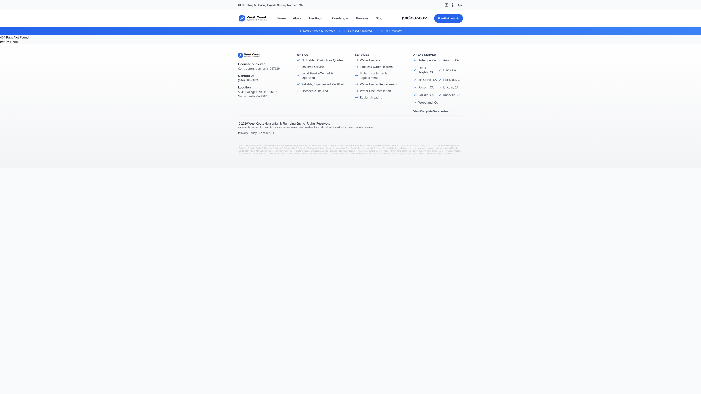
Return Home (9, 42)
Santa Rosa (325, 153)
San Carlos (253, 153)
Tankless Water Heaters (376, 67)
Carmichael (409, 145)
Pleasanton (362, 151)
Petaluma (342, 151)
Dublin (264, 148)
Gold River (345, 148)
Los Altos (438, 148)
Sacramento (298, 145)
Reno (399, 151)
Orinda (325, 151)
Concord (432, 145)
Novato (298, 151)
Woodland (449, 153)
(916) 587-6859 (415, 18)
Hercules (366, 148)
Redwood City (390, 151)
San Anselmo (455, 151)
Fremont (336, 148)
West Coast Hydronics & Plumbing (272, 123)
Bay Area (377, 145)
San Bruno (243, 153)
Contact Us (266, 133)
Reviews (362, 18)
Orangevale (316, 151)
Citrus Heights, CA (426, 70)
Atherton (361, 145)
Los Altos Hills (449, 148)
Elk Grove (311, 148)
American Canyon (319, 145)
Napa (291, 151)
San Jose (263, 153)
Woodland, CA (428, 103)
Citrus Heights (421, 145)
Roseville (445, 151)
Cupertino (454, 145)
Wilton (433, 153)
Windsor (441, 153)
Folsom (329, 148)
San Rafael (292, 153)
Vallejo (405, 153)
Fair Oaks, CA (452, 80)
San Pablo (282, 153)
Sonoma (343, 153)
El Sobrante (301, 148)
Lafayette (385, 148)
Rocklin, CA (426, 95)
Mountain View (281, 151)
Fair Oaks (320, 148)
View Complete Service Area (431, 111)
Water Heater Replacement (378, 84)
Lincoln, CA (450, 87)
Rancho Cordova (376, 151)
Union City (396, 153)
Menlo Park (250, 151)
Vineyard (413, 153)
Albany (308, 145)
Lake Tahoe (395, 148)
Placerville (352, 151)
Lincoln (412, 148)
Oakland (305, 151)
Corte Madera (443, 145)
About (297, 18)
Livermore (421, 148)
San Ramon (303, 153)
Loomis (430, 148)
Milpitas (269, 151)
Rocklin (415, 151)
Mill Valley (260, 151)
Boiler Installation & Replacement (373, 75)
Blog (379, 18)
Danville (251, 148)
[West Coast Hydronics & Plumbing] (252, 18)
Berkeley (386, 145)
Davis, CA (449, 70)
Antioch (340, 145)
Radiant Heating (371, 97)
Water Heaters (370, 60)
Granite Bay (356, 148)
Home (281, 18)
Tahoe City (370, 153)
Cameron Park (397, 145)
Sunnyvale (360, 153)
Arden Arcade (350, 145)
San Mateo (272, 153)
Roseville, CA (451, 95)
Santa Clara (314, 153)
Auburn (369, 145)
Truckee (387, 153)
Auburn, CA (451, 60)
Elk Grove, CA (427, 80)
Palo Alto (333, 151)
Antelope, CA (427, 60)
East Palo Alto (275, 148)
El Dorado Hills (288, 148)
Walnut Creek (424, 153)
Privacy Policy (247, 133)
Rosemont (436, 151)
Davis (258, 148)
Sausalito (335, 153)
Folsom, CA (426, 87)
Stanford (351, 153)
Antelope (332, 145)
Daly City (243, 148)
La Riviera (375, 148)
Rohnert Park (424, 151)
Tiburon (379, 153)
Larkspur (404, 148)
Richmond (406, 151)
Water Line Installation (375, 91)
